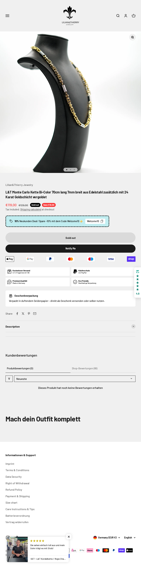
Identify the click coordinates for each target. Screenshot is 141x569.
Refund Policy (14, 489)
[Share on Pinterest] (29, 314)
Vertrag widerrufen (17, 522)
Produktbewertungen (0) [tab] (20, 368)
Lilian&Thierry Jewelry (19, 184)
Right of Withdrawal (17, 483)
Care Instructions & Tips (20, 509)
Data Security (14, 476)
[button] (137, 282)
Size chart (11, 502)
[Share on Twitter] (23, 314)
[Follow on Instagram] (8, 537)
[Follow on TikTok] (16, 537)
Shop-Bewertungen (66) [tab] (84, 368)
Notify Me (71, 248)
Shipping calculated (30, 209)
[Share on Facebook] (17, 314)
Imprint (10, 463)
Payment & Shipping (18, 496)
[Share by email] (35, 314)
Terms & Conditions (17, 470)
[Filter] (9, 379)
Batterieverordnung (18, 515)
